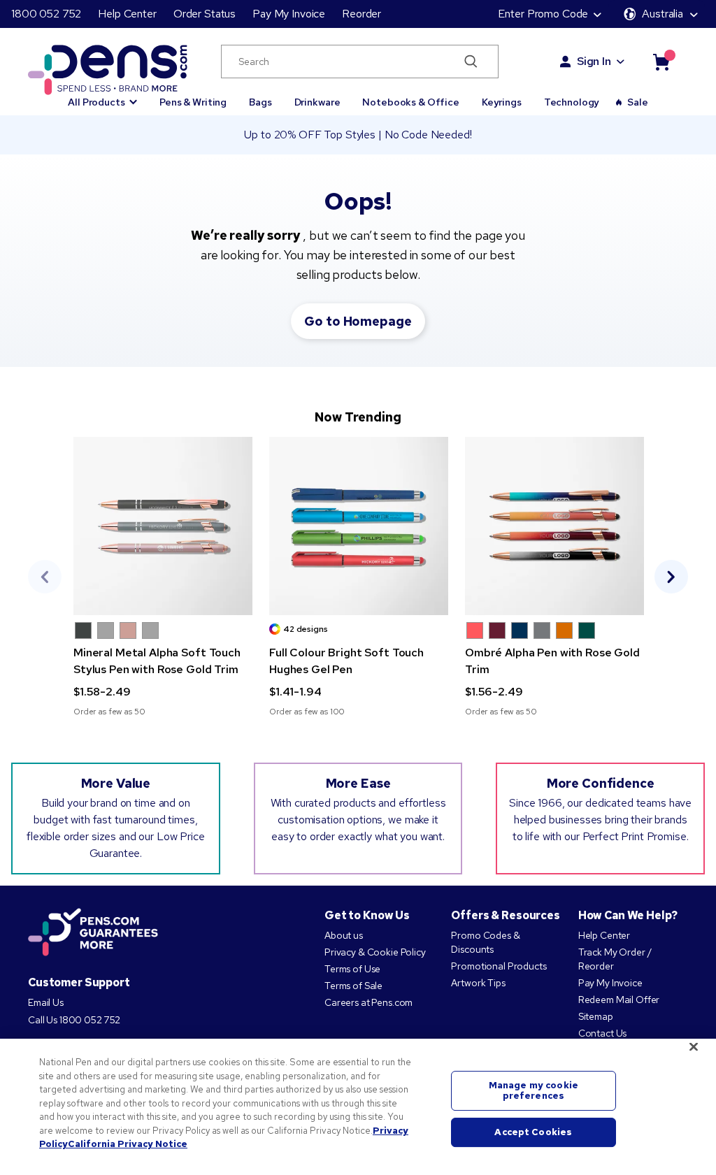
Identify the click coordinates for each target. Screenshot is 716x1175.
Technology (572, 102)
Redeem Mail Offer (619, 999)
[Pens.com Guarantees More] (93, 933)
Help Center (127, 13)
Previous (45, 576)
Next (671, 576)
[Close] (693, 1047)
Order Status (204, 13)
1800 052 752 (46, 13)
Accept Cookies (533, 1132)
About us (343, 935)
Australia (662, 13)
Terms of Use (352, 969)
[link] (162, 577)
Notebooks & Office (410, 102)
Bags (260, 102)
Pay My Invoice (288, 13)
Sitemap (595, 1016)
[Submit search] (470, 61)
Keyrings (502, 102)
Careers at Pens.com (368, 1002)
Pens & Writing (193, 102)
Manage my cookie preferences (533, 1090)
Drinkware (317, 102)
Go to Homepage (357, 321)
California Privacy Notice (127, 1144)
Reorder (361, 13)
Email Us (46, 1002)
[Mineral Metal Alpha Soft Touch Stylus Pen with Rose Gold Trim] (162, 526)
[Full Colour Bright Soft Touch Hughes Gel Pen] (358, 526)
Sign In (594, 61)
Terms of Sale (353, 985)
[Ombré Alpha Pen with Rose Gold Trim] (554, 526)
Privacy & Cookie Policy (375, 952)
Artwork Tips (478, 982)
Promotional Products (498, 966)
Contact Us (602, 1033)
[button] (102, 95)
